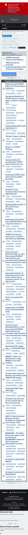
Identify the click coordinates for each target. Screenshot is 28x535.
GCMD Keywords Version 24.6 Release (14, 58)
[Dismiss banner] (22, 4)
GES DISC (14, 368)
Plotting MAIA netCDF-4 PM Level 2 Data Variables (15, 207)
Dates (17, 44)
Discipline (15, 38)
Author (4, 47)
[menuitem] (23, 25)
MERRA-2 (21, 370)
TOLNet (15, 144)
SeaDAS (22, 353)
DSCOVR (9, 231)
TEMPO (8, 144)
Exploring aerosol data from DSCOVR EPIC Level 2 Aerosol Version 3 (15, 222)
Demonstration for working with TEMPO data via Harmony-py (14, 162)
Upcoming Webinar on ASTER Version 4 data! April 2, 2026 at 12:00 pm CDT (15, 99)
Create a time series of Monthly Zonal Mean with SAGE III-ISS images (15, 375)
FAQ (7, 368)
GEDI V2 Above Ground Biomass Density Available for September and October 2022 (15, 419)
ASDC (15, 130)
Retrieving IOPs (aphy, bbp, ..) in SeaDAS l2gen (15, 347)
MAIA (17, 201)
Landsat (18, 294)
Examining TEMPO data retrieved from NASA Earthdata (15, 177)
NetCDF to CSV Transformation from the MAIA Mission (15, 192)
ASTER (14, 105)
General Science (11, 370)
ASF (13, 90)
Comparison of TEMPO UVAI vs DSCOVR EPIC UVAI (14, 310)
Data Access (10, 286)
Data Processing (11, 110)
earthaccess (9, 186)
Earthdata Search (11, 120)
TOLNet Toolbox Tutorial (15, 136)
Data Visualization (11, 115)
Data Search (20, 113)
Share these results (8, 75)
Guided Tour (10, 24)
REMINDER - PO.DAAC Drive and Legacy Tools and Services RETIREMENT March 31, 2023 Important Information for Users (14, 438)
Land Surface (10, 123)
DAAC (4, 41)
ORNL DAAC (10, 430)
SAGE (20, 385)
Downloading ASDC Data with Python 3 (15, 127)
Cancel (10, 523)
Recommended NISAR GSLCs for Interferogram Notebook (15, 86)
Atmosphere (9, 141)
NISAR (19, 93)
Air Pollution (15, 226)
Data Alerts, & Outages (8, 53)
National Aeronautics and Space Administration (14, 499)
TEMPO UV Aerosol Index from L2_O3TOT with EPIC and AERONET (15, 236)
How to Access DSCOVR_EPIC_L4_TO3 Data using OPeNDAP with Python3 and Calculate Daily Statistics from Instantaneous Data (15, 257)
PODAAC (9, 456)
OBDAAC (9, 353)
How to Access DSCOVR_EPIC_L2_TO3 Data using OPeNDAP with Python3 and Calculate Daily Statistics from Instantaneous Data (15, 330)
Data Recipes (21, 90)
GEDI (17, 427)
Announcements (16, 139)
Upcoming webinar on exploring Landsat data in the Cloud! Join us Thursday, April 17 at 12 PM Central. (14, 277)
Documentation (10, 93)
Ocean (16, 353)
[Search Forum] (25, 32)
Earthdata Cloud (11, 118)
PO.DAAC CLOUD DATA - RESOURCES (15, 473)
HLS (24, 302)
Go (15, 523)
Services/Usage (7, 44)
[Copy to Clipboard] (0, 533)
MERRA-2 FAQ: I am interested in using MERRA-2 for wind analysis (13, 359)
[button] (18, 78)
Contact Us (14, 502)
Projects (12, 41)
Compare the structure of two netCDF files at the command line (14, 401)
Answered (6, 38)
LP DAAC (21, 120)
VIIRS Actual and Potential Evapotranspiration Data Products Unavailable (16, 66)
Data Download (10, 108)
